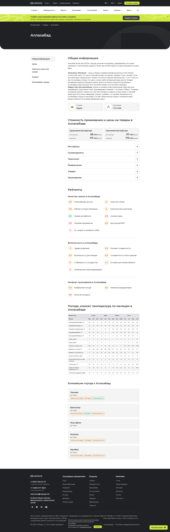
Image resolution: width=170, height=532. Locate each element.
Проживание (75, 177)
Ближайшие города (40, 82)
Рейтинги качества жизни (40, 70)
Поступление (92, 10)
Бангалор (75, 407)
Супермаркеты (76, 153)
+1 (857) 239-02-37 (38, 482)
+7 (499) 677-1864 (38, 488)
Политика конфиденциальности (127, 524)
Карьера (117, 10)
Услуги (55, 3)
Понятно (97, 526)
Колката (74, 434)
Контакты (76, 3)
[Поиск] (138, 10)
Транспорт (73, 159)
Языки (105, 10)
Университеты (48, 10)
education (39, 494)
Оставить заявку (132, 3)
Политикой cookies (85, 527)
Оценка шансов (65, 3)
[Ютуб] (46, 507)
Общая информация (41, 59)
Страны (34, 10)
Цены (34, 64)
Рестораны (74, 146)
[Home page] (36, 3)
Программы (76, 10)
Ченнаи (74, 392)
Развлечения (75, 165)
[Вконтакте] (41, 507)
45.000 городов (90, 63)
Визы (129, 10)
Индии (97, 73)
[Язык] (106, 3)
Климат (35, 77)
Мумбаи (74, 449)
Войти (120, 3)
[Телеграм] (32, 507)
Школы (63, 10)
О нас (47, 3)
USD (112, 3)
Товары (72, 171)
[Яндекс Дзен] (36, 507)
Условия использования (104, 524)
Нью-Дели (75, 423)
